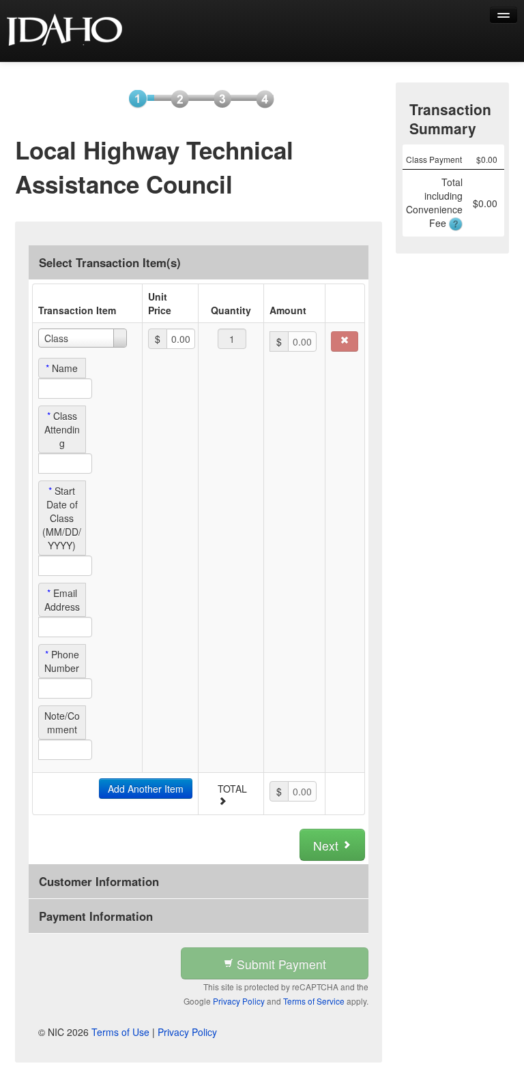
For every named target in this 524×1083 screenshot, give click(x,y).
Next (327, 845)
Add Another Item (146, 788)
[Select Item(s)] (134, 98)
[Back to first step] (65, 30)
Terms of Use (120, 1032)
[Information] (176, 98)
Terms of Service (314, 1001)
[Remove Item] (344, 341)
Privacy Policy (239, 1001)
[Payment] (218, 98)
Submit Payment (279, 964)
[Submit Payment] (260, 98)
